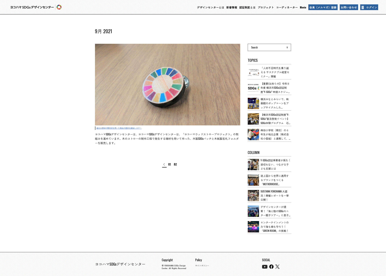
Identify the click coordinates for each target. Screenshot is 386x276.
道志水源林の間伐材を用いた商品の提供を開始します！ (119, 128)
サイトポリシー (202, 265)
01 (169, 164)
